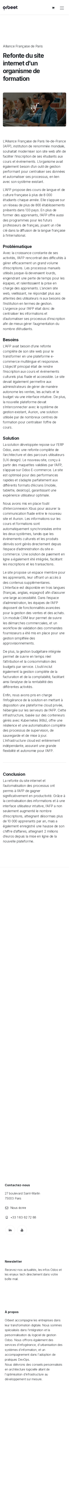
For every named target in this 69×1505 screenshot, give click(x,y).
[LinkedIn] (10, 1230)
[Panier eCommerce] (53, 7)
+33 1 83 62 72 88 (23, 1217)
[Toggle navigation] (62, 7)
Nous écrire (18, 1208)
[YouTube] (22, 1230)
